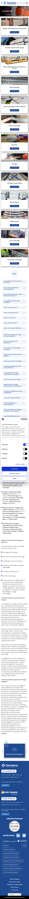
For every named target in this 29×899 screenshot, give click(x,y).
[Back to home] (10, 3)
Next (26, 750)
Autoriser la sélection (14, 473)
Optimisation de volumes (9, 849)
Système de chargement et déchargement (12, 868)
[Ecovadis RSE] (14, 826)
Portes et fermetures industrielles (11, 872)
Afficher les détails (19, 464)
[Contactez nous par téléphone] (21, 3)
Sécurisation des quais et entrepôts (11, 857)
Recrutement (14, 887)
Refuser (14, 478)
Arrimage (5, 845)
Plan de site (14, 890)
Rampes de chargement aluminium (11, 864)
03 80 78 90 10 (9, 799)
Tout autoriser (14, 469)
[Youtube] (24, 835)
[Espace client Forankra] (24, 3)
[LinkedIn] (18, 835)
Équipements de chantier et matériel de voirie (13, 860)
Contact (5, 785)
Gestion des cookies (15, 882)
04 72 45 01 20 (9, 771)
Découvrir (14, 32)
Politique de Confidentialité (15, 884)
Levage (24, 845)
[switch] (25, 449)
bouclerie (7, 561)
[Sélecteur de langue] (27, 3)
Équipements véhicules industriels (11, 853)
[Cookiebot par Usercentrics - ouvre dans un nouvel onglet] (20, 419)
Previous (2, 750)
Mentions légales (15, 879)
